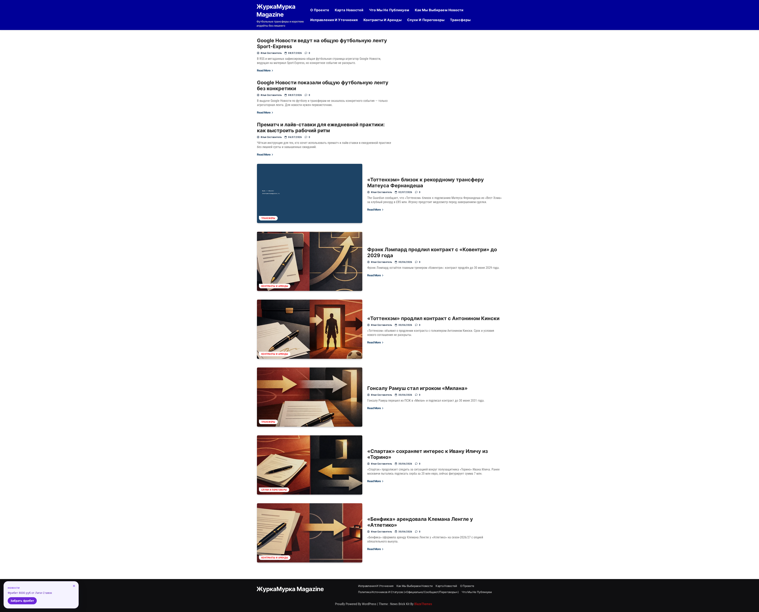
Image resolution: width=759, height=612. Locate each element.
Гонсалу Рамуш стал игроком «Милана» (417, 388)
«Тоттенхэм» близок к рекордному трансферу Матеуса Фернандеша (425, 182)
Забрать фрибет (22, 601)
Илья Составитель (271, 53)
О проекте (319, 10)
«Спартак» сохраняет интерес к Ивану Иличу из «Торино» (427, 454)
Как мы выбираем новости (439, 10)
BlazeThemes (423, 604)
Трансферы (460, 20)
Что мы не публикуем (389, 10)
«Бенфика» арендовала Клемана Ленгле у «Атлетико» (420, 522)
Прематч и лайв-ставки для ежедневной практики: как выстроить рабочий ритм (321, 127)
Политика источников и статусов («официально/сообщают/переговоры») (408, 592)
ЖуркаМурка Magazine (290, 588)
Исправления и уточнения (334, 20)
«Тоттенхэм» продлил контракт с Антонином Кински (433, 318)
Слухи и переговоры (426, 20)
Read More (264, 70)
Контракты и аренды (382, 20)
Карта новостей (349, 10)
